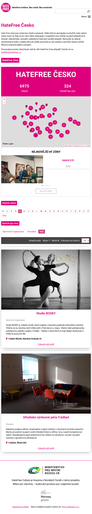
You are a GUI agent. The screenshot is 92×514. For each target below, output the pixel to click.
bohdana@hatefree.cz (11, 52)
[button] (14, 117)
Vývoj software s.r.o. (70, 507)
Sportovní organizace (13, 231)
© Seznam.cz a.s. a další (81, 146)
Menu (84, 16)
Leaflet (68, 146)
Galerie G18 (68, 160)
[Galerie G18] (24, 169)
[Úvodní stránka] (26, 7)
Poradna (32, 231)
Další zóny (46, 191)
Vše (4, 215)
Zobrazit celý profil (46, 344)
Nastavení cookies (20, 507)
